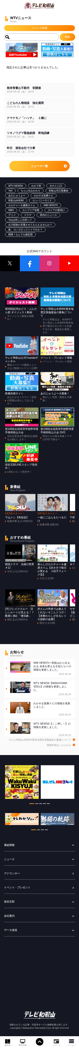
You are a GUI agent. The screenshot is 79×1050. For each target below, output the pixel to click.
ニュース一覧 (39, 166)
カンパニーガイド (42, 200)
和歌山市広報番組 (58, 190)
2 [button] (36, 804)
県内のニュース (48, 215)
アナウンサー (12, 873)
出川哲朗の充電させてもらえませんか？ (30, 224)
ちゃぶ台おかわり (30, 190)
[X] (10, 263)
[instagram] (49, 263)
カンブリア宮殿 (30, 210)
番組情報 (22, 1045)
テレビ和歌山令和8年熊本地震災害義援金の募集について (40, 739)
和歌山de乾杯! (16, 200)
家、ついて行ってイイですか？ (25, 229)
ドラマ (27, 215)
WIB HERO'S (51, 205)
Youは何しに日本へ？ (20, 219)
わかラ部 (36, 185)
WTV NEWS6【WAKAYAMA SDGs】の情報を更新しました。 (52, 689)
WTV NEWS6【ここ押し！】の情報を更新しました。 (52, 729)
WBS (11, 210)
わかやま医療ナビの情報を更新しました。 (52, 709)
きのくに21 (56, 185)
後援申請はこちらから (59, 745)
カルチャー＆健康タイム (21, 205)
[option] (22, 784)
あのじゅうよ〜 (16, 195)
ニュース (56, 1045)
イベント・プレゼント (17, 887)
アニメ (12, 215)
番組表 (7, 1045)
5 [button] (48, 804)
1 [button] (31, 804)
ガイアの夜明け (56, 210)
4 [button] (44, 804)
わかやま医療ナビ (43, 195)
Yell (10, 190)
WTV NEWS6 (15, 185)
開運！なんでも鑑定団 (20, 234)
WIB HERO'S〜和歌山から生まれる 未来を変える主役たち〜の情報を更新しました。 (52, 669)
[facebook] (30, 263)
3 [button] (40, 804)
